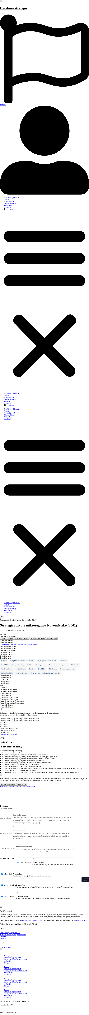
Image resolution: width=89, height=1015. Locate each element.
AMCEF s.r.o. (81, 920)
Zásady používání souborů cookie (15, 959)
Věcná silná (27, 875)
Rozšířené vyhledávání (12, 198)
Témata (6, 199)
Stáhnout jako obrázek (8, 784)
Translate (10, 209)
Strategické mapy (10, 203)
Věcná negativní (37, 897)
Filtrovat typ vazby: (7, 858)
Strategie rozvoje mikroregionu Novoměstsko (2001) (18, 786)
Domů (2, 616)
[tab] (7, 638)
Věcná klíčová (39, 886)
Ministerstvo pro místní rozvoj (31, 920)
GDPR (6, 955)
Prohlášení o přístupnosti (12, 957)
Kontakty (7, 207)
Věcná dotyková (46, 864)
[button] (44, 301)
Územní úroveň (9, 201)
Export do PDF (21, 784)
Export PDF (85, 879)
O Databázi (8, 205)
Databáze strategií (13, 8)
